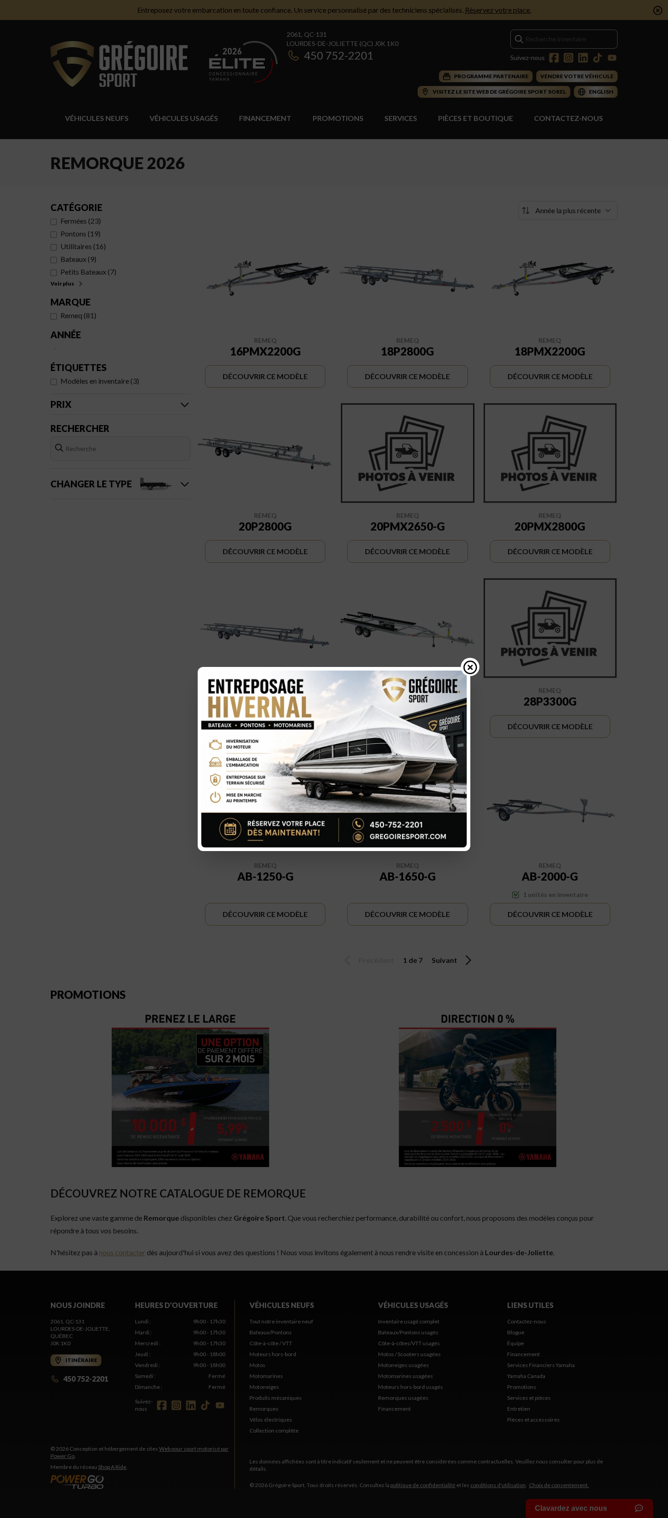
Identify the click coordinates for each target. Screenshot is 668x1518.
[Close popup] (470, 667)
